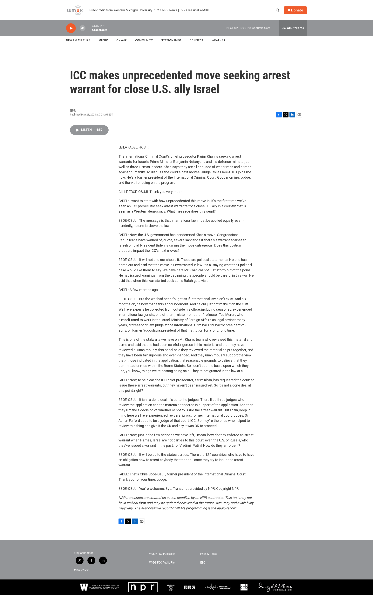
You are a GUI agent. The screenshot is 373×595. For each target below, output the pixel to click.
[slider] (88, 28)
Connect (196, 40)
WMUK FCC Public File (162, 553)
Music (103, 40)
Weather (218, 40)
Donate (297, 10)
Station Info (171, 40)
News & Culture (78, 40)
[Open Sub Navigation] (93, 40)
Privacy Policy (208, 553)
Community (144, 40)
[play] (71, 28)
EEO (202, 562)
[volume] (82, 28)
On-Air (121, 40)
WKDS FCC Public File (162, 562)
